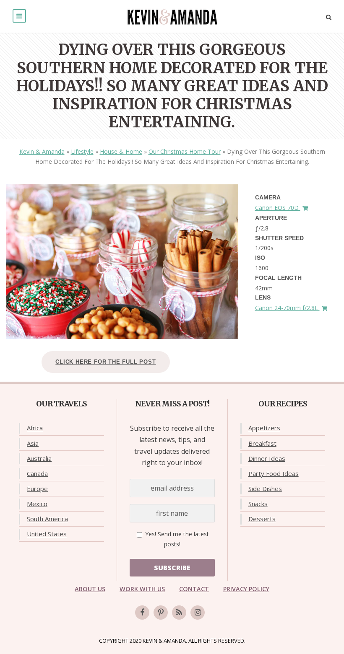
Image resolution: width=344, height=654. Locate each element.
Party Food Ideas (273, 473)
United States (47, 534)
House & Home (121, 151)
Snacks (258, 503)
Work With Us (142, 589)
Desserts (262, 518)
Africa (35, 428)
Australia (39, 458)
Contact (194, 589)
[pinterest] (161, 612)
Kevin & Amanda (42, 151)
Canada (37, 473)
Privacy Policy (246, 589)
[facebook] (142, 612)
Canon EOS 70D (277, 208)
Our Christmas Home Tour (185, 151)
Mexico (37, 503)
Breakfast (262, 443)
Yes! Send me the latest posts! (176, 539)
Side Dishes (265, 488)
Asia (33, 443)
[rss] (179, 612)
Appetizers (264, 428)
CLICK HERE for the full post (105, 362)
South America (47, 518)
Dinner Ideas (266, 458)
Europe (37, 488)
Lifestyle (82, 151)
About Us (90, 589)
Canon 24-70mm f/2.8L (287, 308)
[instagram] (197, 612)
